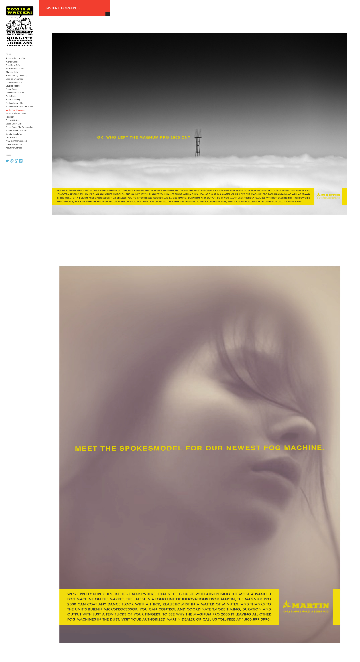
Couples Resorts (13, 85)
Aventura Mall (12, 61)
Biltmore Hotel (12, 72)
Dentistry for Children (15, 92)
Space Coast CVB (14, 123)
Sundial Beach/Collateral (16, 130)
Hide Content (107, 14)
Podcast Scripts (12, 120)
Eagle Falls (10, 96)
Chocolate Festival (14, 82)
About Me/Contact (14, 147)
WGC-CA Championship (16, 140)
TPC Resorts (11, 137)
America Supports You (15, 58)
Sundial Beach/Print (14, 133)
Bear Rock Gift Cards (15, 68)
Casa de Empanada (14, 78)
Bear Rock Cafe (13, 65)
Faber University (13, 99)
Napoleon (10, 116)
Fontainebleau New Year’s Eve (19, 106)
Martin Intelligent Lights (16, 113)
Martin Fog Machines (15, 109)
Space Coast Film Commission (19, 127)
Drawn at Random (14, 144)
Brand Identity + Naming (16, 75)
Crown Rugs (11, 89)
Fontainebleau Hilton (15, 103)
